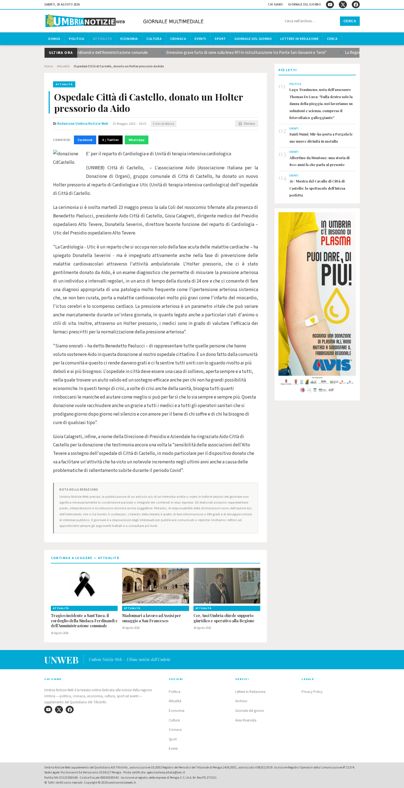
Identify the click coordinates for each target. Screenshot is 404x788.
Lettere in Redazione (299, 38)
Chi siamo (275, 4)
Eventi (200, 38)
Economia (129, 38)
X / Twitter (110, 139)
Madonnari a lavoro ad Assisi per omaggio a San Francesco (151, 618)
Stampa (249, 124)
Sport (220, 38)
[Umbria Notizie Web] (125, 21)
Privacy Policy (312, 691)
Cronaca (178, 38)
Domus (54, 38)
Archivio (241, 701)
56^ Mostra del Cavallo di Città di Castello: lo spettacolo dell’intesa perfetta (317, 188)
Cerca (350, 21)
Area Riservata (245, 720)
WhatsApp (137, 139)
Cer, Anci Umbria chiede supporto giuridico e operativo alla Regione (223, 618)
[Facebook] (356, 4)
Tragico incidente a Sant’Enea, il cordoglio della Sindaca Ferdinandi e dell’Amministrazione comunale (84, 621)
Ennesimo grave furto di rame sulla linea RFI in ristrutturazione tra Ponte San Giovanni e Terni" (237, 53)
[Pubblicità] (317, 304)
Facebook (85, 139)
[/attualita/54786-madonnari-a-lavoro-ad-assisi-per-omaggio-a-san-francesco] (155, 586)
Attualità (102, 38)
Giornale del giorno (304, 4)
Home (48, 66)
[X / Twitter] (343, 4)
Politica (76, 38)
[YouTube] (330, 4)
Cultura (154, 38)
